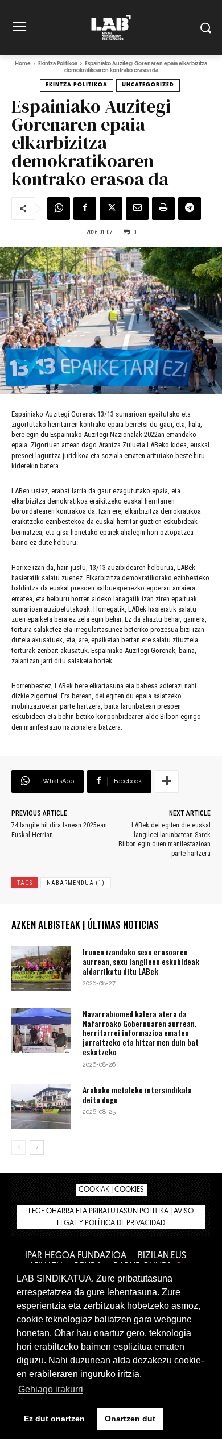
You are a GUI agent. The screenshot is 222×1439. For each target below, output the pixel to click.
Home (23, 64)
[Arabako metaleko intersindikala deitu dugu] (41, 1106)
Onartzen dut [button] (130, 1418)
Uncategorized (148, 85)
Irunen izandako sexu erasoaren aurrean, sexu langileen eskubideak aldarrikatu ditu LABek (141, 961)
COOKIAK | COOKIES (111, 1189)
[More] (167, 781)
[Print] (163, 208)
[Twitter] (111, 208)
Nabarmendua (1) (76, 883)
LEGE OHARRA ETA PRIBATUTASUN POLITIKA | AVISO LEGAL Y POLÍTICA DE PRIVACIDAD (111, 1217)
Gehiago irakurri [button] (50, 1389)
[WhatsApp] (58, 208)
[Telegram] (189, 208)
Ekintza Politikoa (57, 64)
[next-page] (37, 1147)
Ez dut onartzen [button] (54, 1418)
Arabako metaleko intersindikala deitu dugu (137, 1094)
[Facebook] (84, 208)
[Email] (137, 208)
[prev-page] (18, 1147)
